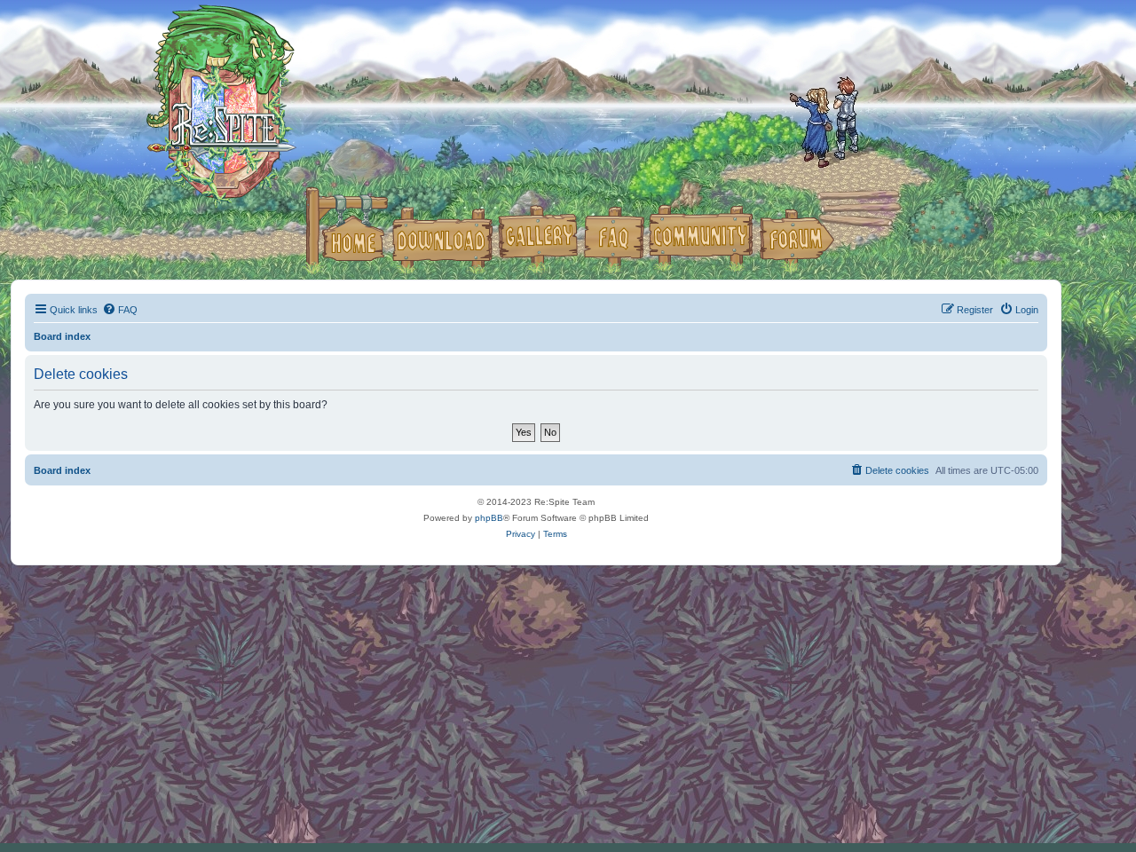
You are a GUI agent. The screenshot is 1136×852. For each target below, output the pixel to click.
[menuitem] (120, 309)
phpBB (489, 518)
